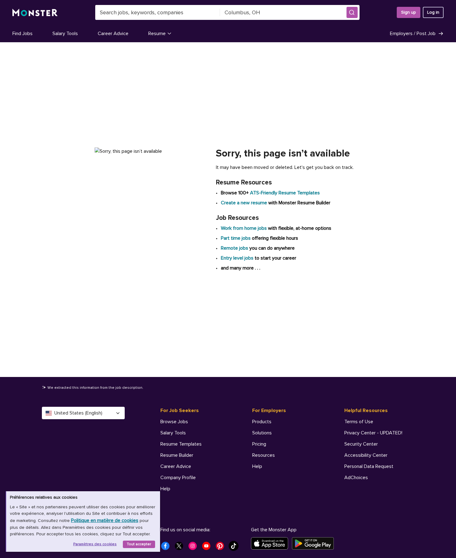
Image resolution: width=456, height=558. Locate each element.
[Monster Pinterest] (222, 548)
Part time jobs (236, 238)
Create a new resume (244, 203)
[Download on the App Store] (271, 543)
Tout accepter (139, 544)
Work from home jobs (244, 228)
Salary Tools (65, 33)
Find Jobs (22, 33)
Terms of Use (358, 422)
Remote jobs (234, 248)
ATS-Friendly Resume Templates (285, 193)
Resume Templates (181, 444)
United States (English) (78, 413)
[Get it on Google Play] (315, 543)
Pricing (259, 444)
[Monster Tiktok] (235, 548)
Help (165, 489)
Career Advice (113, 33)
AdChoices (356, 477)
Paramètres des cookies (95, 544)
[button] (352, 12)
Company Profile (178, 477)
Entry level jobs (237, 258)
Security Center (361, 444)
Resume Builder (176, 455)
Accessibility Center (365, 455)
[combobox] (157, 12)
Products (261, 422)
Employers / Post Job (413, 33)
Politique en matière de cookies (104, 520)
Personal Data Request (368, 466)
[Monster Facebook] (167, 548)
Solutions (262, 433)
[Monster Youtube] (208, 548)
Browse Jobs (174, 422)
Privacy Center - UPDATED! (373, 433)
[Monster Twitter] (181, 548)
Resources (263, 455)
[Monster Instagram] (194, 548)
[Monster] (35, 12)
